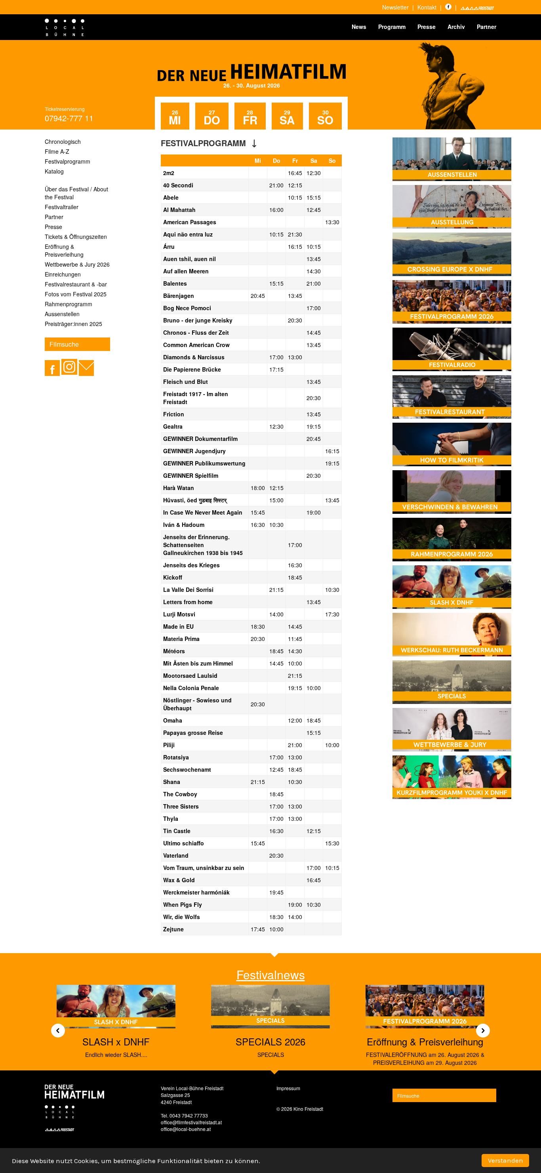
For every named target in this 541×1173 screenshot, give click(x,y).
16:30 (258, 524)
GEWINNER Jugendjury (194, 451)
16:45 (295, 173)
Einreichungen (63, 274)
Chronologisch (63, 141)
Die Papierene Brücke (192, 369)
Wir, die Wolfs (181, 917)
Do (276, 160)
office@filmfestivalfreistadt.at (191, 1122)
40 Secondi (178, 185)
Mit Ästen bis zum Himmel (198, 663)
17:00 (314, 308)
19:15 (314, 426)
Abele (171, 197)
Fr (295, 160)
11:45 (295, 639)
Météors (174, 651)
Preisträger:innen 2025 (73, 324)
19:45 (276, 892)
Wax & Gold (179, 880)
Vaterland (176, 855)
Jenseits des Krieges (191, 565)
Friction (173, 414)
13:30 (332, 222)
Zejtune (173, 929)
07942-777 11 (69, 118)
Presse (426, 27)
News (359, 27)
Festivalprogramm (67, 161)
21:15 (276, 589)
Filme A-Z (57, 151)
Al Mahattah (179, 210)
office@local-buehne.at (186, 1128)
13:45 (314, 259)
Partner (486, 27)
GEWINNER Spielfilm (190, 475)
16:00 (276, 210)
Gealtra (173, 426)
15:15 (314, 197)
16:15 (295, 246)
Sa (314, 160)
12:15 (295, 185)
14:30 (314, 271)
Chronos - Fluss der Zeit (196, 332)
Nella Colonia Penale (191, 688)
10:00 (295, 663)
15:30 (332, 843)
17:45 (258, 929)
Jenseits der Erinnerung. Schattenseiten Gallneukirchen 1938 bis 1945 (203, 545)
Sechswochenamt (187, 769)
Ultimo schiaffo (183, 843)
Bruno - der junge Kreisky (197, 320)
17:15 (276, 369)
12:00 (295, 720)
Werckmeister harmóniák (196, 892)
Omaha (172, 720)
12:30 (314, 173)
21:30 (295, 234)
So (332, 160)
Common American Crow (196, 345)
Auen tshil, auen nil (189, 259)
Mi (258, 160)
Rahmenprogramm (68, 304)
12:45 (314, 210)
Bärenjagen (178, 295)
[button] (55, 1027)
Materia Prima (181, 639)
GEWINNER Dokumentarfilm (200, 438)
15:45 (258, 512)
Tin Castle (176, 831)
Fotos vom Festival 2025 (76, 294)
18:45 (295, 577)
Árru (169, 246)
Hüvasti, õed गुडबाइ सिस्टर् (195, 500)
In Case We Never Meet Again (202, 512)
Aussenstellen (62, 314)
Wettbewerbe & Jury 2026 (77, 264)
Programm (392, 27)
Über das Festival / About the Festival (76, 193)
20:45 (258, 295)
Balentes (175, 283)
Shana (171, 782)
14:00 (276, 614)
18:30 (258, 626)
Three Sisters (181, 806)
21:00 (276, 185)
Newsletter (395, 7)
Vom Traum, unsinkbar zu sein (203, 868)
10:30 (276, 524)
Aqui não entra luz (188, 234)
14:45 (314, 332)
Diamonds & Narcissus (194, 357)
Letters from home (188, 602)
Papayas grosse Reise (193, 732)
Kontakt (426, 7)
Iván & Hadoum (183, 524)
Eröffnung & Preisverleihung (64, 250)
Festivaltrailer (61, 207)
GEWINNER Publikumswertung (204, 463)
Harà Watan (178, 488)
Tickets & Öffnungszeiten (76, 236)
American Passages (189, 222)
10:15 (295, 197)
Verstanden (505, 1160)
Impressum (288, 1088)
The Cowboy (180, 794)
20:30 (295, 320)
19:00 (314, 512)
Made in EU (178, 626)
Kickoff (172, 577)
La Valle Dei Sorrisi (188, 589)
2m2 (168, 173)
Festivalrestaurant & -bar (76, 284)
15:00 (276, 500)
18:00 (258, 488)
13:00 (295, 357)
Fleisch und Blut (185, 381)
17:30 (332, 614)
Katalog (54, 171)
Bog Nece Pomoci (187, 308)
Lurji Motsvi (179, 614)
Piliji (169, 745)
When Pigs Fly (182, 904)
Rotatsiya (176, 757)
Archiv (456, 27)
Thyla (170, 818)
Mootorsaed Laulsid (190, 675)
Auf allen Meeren (186, 271)
